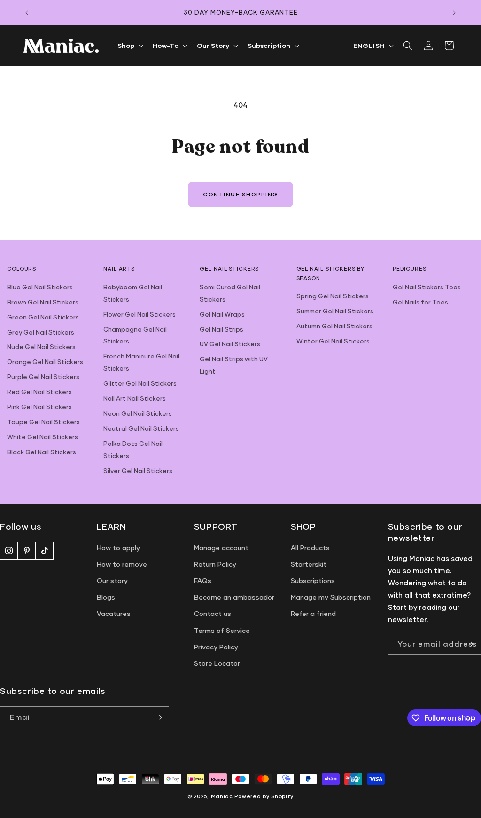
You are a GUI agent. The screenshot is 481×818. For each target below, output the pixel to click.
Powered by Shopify (264, 796)
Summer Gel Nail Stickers (334, 311)
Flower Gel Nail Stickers (139, 314)
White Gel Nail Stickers (42, 437)
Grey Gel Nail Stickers (40, 332)
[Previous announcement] (26, 13)
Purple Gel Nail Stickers (43, 377)
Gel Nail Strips (221, 329)
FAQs (202, 580)
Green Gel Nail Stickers (43, 317)
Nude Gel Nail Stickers (41, 347)
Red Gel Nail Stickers (39, 392)
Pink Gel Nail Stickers (39, 407)
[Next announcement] (454, 13)
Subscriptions (313, 580)
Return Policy (215, 564)
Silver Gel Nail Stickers (137, 471)
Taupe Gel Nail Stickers (43, 422)
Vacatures (114, 613)
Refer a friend (313, 613)
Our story (112, 580)
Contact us (212, 613)
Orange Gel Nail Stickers (45, 362)
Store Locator (217, 663)
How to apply (118, 548)
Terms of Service (222, 630)
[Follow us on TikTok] (44, 550)
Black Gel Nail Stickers (41, 452)
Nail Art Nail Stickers (134, 398)
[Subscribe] (470, 644)
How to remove (122, 564)
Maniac (222, 796)
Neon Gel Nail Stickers (137, 413)
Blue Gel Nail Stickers (40, 287)
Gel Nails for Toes (420, 302)
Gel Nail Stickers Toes (427, 287)
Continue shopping (240, 194)
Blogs (106, 597)
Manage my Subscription (331, 597)
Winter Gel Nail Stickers (333, 341)
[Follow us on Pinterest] (26, 550)
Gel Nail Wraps (222, 314)
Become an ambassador (234, 597)
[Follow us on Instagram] (8, 550)
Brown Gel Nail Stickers (42, 302)
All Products (310, 548)
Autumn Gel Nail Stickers (334, 326)
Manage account (221, 548)
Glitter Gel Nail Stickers (140, 383)
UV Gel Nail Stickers (230, 344)
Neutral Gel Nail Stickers (141, 428)
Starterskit (308, 564)
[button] (129, 45)
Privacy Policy (216, 647)
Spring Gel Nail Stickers (332, 296)
